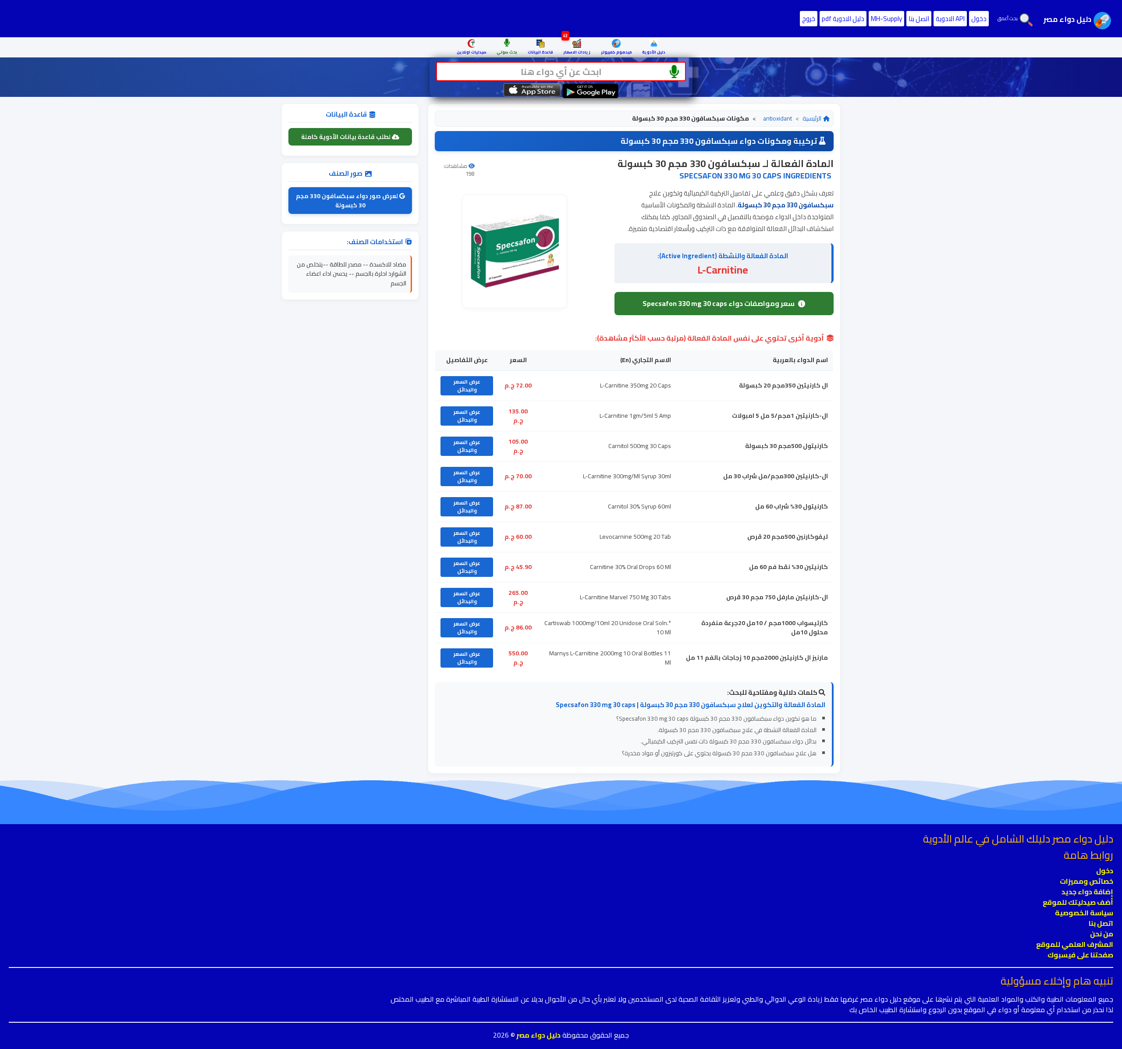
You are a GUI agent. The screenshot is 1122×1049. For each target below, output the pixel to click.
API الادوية (950, 18)
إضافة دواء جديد (1087, 891)
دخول (979, 18)
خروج (808, 18)
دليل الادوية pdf (843, 18)
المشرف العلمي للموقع (1074, 944)
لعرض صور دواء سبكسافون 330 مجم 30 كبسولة (347, 200)
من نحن (1101, 933)
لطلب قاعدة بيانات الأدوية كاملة (346, 136)
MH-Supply (886, 18)
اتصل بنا (919, 18)
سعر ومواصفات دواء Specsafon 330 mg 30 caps (719, 303)
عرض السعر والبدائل (467, 386)
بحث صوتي (507, 52)
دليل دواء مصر (538, 1035)
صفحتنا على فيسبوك (1080, 954)
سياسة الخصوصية (1084, 912)
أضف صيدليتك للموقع (1078, 902)
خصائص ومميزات (1086, 881)
